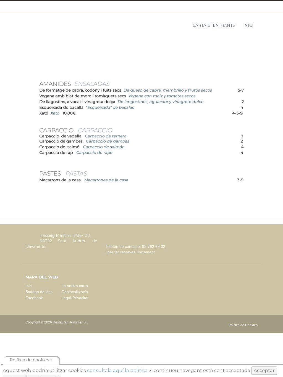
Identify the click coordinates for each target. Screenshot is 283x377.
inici (248, 25)
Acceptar (264, 370)
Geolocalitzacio (74, 292)
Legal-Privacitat (74, 298)
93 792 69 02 (153, 246)
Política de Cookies (243, 325)
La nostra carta (74, 285)
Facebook (34, 298)
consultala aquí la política (117, 370)
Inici (28, 285)
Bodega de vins (39, 292)
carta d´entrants (214, 25)
